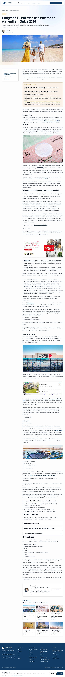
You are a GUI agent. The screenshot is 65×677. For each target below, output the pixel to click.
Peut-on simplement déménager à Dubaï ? (33, 533)
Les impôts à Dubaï (43, 179)
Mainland (30, 652)
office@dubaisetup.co (57, 654)
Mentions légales (47, 667)
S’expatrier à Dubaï (43, 649)
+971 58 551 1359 (56, 658)
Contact (38, 2)
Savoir (7, 10)
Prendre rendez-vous (56, 2)
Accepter (60, 673)
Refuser (52, 673)
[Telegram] (14, 657)
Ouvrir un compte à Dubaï (45, 659)
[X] (8, 657)
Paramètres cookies (60, 667)
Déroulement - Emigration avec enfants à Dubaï (10, 74)
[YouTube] (3, 657)
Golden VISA (31, 659)
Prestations (20, 2)
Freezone (31, 655)
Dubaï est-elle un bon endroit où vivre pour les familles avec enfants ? (39, 528)
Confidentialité (53, 667)
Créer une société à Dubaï (43, 652)
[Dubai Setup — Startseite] (7, 3)
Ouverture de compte (33, 657)
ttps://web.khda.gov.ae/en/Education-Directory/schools (42, 475)
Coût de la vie (40, 167)
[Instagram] (6, 657)
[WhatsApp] (11, 657)
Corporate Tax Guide (44, 661)
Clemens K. (8, 30)
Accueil (15, 2)
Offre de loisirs (6, 79)
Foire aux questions (7, 76)
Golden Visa (42, 655)
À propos (33, 2)
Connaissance (27, 2)
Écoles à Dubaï (58, 430)
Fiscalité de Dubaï (43, 657)
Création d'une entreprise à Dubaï (52, 121)
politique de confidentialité (17, 675)
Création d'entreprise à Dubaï (33, 650)
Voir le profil (56, 589)
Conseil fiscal (31, 661)
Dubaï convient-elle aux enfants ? (31, 523)
